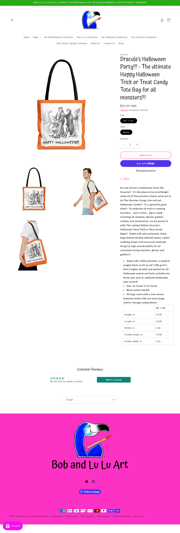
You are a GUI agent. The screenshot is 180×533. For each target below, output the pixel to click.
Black (126, 132)
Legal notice (138, 516)
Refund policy (57, 516)
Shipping (124, 110)
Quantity (124, 139)
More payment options (146, 170)
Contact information (121, 516)
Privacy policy (72, 516)
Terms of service (87, 516)
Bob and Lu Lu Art (24, 516)
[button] (12, 20)
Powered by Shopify (40, 516)
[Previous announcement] (10, 3)
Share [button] (126, 178)
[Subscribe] (113, 399)
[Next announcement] (170, 3)
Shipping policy (103, 516)
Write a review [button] (114, 379)
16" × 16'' (128, 120)
